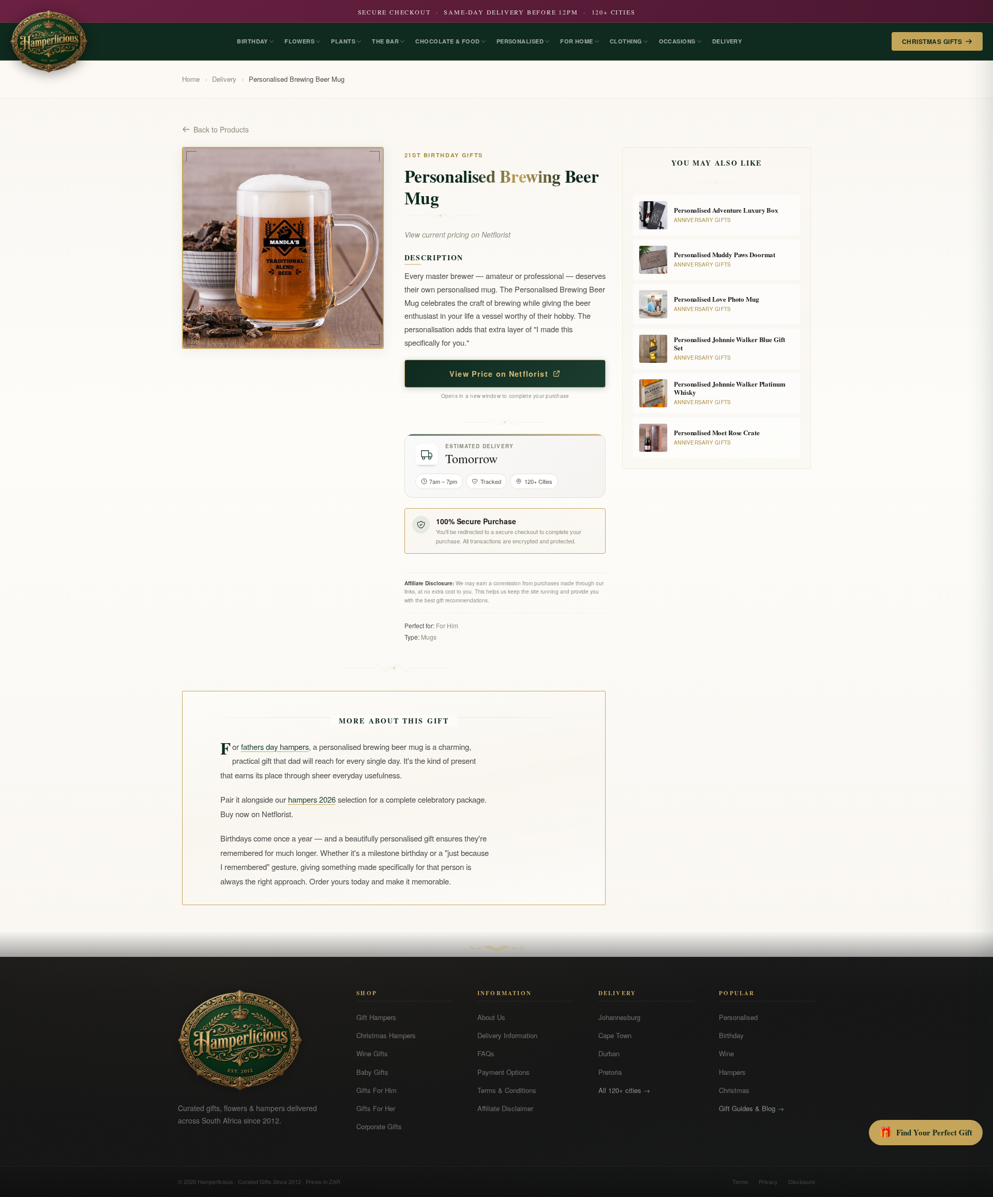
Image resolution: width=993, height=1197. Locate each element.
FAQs (485, 1053)
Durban (609, 1053)
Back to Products (221, 129)
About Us (491, 1017)
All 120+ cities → (624, 1090)
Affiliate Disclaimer (505, 1108)
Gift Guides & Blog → (751, 1108)
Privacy (768, 1181)
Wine (726, 1053)
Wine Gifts (372, 1053)
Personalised (738, 1017)
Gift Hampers (376, 1017)
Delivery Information (507, 1035)
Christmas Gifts (932, 41)
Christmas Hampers (386, 1035)
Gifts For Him (376, 1090)
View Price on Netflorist (498, 373)
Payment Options (503, 1072)
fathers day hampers (275, 746)
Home (191, 79)
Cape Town (614, 1035)
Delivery (224, 79)
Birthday (731, 1035)
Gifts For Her (375, 1108)
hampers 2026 (312, 799)
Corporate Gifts (379, 1126)
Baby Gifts (372, 1072)
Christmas (734, 1090)
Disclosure (801, 1181)
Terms (740, 1181)
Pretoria (610, 1072)
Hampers (732, 1072)
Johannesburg (619, 1017)
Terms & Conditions (506, 1090)
